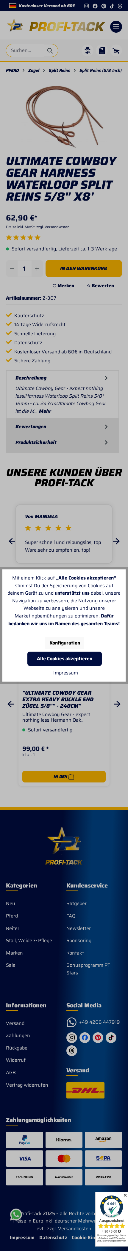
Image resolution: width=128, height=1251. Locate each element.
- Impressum (64, 673)
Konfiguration (64, 643)
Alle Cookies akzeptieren (64, 658)
